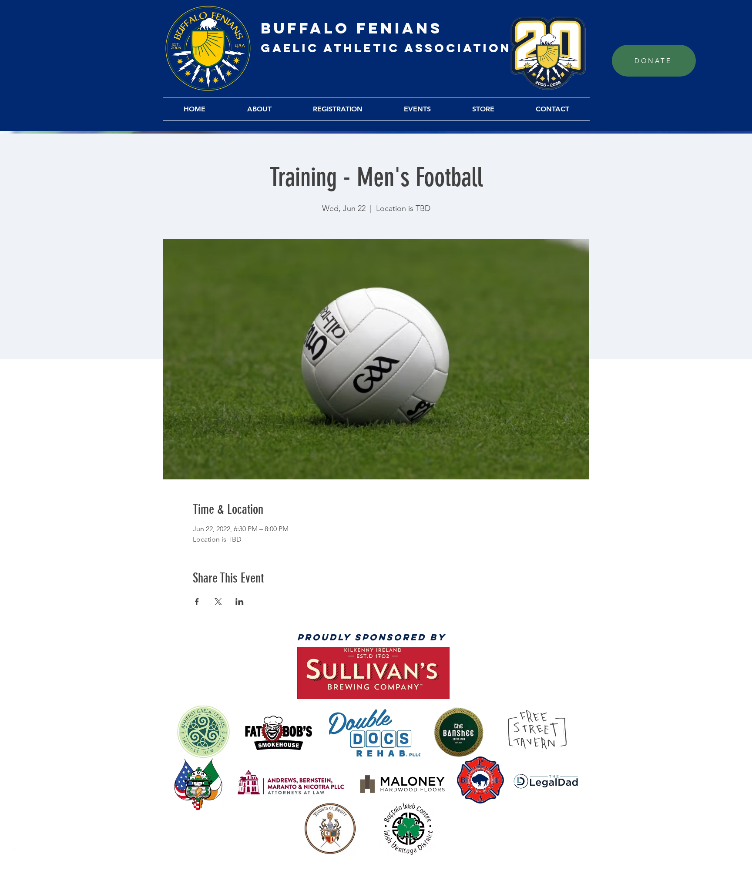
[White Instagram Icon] (13, 864)
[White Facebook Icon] (13, 829)
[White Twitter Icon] (13, 846)
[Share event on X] (218, 601)
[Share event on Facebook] (197, 601)
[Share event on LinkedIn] (239, 601)
